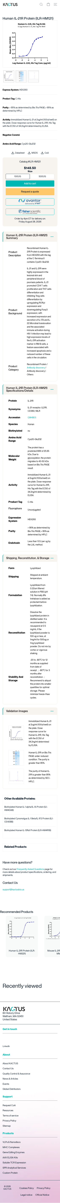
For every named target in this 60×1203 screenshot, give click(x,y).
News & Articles (10, 1078)
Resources (8, 1110)
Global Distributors (11, 1089)
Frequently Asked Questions (30, 869)
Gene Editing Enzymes (13, 1152)
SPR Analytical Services (14, 1167)
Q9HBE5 (32, 417)
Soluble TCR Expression (14, 1162)
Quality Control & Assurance (16, 1073)
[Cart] (48, 4)
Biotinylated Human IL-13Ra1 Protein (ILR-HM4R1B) (27, 830)
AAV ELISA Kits (10, 1157)
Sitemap (7, 1126)
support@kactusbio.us (13, 889)
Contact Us (8, 1068)
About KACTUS (10, 1063)
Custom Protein (10, 1172)
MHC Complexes (11, 1147)
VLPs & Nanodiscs (11, 1142)
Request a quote (30, 191)
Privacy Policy (9, 1120)
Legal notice (26, 1195)
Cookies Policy (26, 1188)
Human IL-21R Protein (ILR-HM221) (22, 952)
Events (6, 1084)
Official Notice (42, 1195)
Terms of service (10, 1115)
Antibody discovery (36, 367)
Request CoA (9, 1105)
